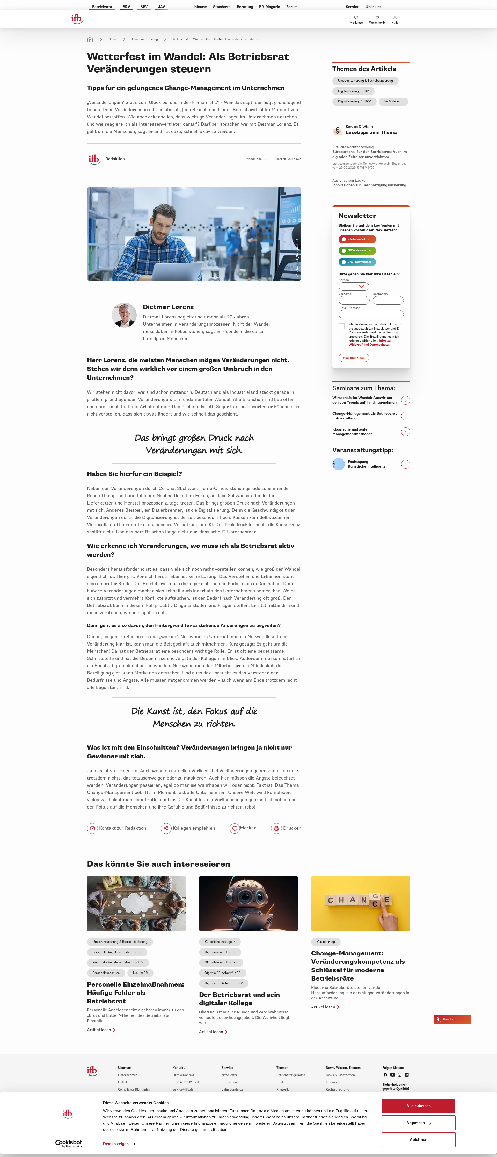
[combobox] (354, 286)
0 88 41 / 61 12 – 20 (186, 1082)
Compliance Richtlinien (134, 1090)
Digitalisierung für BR (353, 91)
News (112, 39)
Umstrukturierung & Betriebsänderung (365, 81)
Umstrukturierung (145, 39)
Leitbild (123, 1082)
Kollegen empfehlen (193, 828)
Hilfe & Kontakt (183, 1075)
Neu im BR (140, 973)
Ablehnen (418, 1139)
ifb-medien (229, 1082)
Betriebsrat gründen (290, 1075)
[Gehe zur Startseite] (77, 19)
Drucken (291, 828)
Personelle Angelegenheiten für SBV (118, 963)
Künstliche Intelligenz (220, 942)
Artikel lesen (99, 1030)
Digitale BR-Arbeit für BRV (224, 983)
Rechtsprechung (337, 1090)
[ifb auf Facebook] (385, 1075)
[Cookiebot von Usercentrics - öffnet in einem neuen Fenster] (68, 1144)
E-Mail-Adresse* (350, 308)
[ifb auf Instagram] (400, 1075)
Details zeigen (116, 1143)
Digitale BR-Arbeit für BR (223, 973)
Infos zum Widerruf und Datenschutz (371, 343)
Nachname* (381, 294)
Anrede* (344, 280)
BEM (279, 1082)
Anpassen (415, 1122)
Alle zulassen (418, 1105)
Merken (248, 828)
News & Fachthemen (340, 1075)
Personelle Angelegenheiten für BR (117, 952)
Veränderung (393, 101)
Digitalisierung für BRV (354, 101)
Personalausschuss (106, 973)
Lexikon (331, 1082)
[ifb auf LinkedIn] (407, 1075)
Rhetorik (282, 1090)
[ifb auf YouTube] (393, 1075)
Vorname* (345, 294)
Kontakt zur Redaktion (122, 828)
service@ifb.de (183, 1090)
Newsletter (229, 1075)
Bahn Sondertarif (234, 1090)
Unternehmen (127, 1075)
